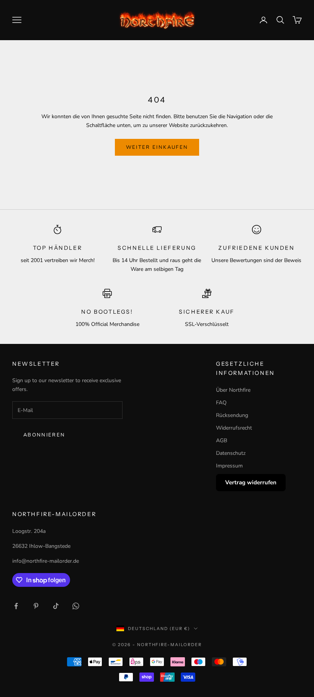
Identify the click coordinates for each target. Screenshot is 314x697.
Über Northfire (233, 390)
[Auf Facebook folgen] (16, 606)
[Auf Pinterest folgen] (36, 606)
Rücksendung (232, 415)
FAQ (221, 402)
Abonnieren (44, 435)
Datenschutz (230, 453)
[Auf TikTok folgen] (56, 606)
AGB (221, 440)
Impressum (229, 465)
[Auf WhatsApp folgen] (76, 606)
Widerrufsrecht (234, 428)
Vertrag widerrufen (250, 482)
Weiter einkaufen (157, 147)
